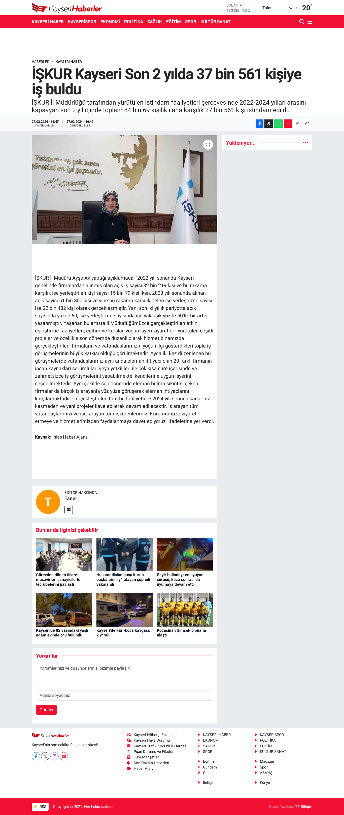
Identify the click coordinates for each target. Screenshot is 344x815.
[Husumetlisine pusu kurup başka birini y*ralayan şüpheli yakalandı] (124, 553)
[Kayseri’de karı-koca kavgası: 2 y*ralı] (124, 609)
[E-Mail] (68, 510)
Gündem (210, 767)
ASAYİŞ (266, 772)
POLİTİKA (133, 21)
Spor (264, 767)
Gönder (47, 709)
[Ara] (302, 22)
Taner (70, 498)
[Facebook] (36, 756)
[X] (45, 756)
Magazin (267, 761)
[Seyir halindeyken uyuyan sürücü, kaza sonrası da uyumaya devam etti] (185, 553)
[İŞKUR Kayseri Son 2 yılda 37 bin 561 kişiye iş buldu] (124, 189)
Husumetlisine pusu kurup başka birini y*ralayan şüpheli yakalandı (123, 579)
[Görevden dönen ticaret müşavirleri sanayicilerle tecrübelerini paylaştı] (64, 553)
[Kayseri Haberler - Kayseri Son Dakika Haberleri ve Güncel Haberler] (67, 7)
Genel (208, 772)
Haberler (40, 62)
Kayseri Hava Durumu (152, 740)
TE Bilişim (303, 806)
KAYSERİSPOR (82, 21)
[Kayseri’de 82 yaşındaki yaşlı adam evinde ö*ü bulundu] (64, 609)
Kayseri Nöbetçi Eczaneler (156, 735)
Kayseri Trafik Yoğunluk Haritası (161, 746)
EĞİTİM (173, 21)
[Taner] (48, 501)
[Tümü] (305, 142)
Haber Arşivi (144, 768)
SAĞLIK (154, 21)
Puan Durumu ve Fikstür (154, 751)
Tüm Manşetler (146, 757)
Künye (265, 782)
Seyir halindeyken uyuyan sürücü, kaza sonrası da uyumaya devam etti (180, 579)
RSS (42, 806)
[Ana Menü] (309, 22)
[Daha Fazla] (288, 123)
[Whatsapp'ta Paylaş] (278, 123)
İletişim (209, 782)
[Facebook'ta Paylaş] (259, 123)
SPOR (190, 21)
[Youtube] (64, 756)
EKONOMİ (110, 21)
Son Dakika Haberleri (151, 763)
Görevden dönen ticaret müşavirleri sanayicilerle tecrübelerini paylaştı (58, 579)
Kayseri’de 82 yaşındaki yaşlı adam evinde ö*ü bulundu (62, 632)
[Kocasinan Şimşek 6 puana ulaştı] (185, 609)
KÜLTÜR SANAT (215, 21)
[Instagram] (54, 756)
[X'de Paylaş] (268, 123)
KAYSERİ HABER (48, 21)
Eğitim (208, 761)
